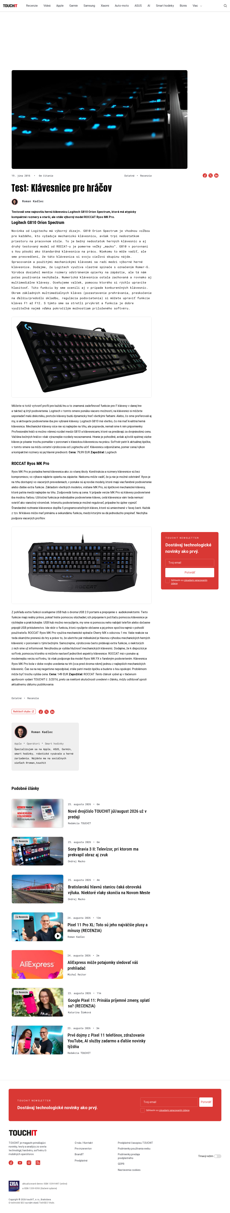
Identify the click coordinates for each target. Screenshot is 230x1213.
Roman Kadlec (33, 201)
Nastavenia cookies (129, 1169)
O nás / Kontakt (84, 1142)
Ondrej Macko (76, 861)
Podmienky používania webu (134, 1148)
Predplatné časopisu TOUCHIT (135, 1142)
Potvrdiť (190, 572)
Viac (196, 5)
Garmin (73, 5)
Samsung (89, 5)
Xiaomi (105, 5)
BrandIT (79, 1154)
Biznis (183, 5)
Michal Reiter (77, 974)
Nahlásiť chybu (22, 711)
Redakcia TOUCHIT (79, 823)
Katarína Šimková (79, 1012)
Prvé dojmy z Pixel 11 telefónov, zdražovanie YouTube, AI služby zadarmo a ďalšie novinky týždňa (106, 1041)
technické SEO (18, 1203)
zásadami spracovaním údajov (174, 1110)
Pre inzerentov (83, 1148)
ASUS (138, 5)
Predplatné (81, 1160)
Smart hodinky (165, 5)
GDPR (121, 1163)
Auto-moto (122, 5)
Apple (60, 5)
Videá (46, 5)
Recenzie (32, 5)
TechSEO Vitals (46, 1203)
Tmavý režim (206, 1156)
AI (149, 5)
